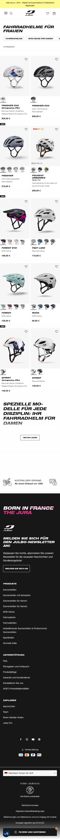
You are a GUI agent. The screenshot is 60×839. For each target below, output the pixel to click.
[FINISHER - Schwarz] (29, 170)
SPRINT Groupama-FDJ (11, 378)
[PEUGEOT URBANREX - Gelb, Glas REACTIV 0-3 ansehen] (46, 170)
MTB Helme (9, 611)
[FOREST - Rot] (9, 307)
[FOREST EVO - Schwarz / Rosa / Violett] (3, 242)
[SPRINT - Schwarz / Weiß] (40, 372)
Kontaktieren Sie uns (13, 683)
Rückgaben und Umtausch (16, 666)
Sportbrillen (8, 637)
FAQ (5, 661)
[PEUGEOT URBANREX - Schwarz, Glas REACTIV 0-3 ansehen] (40, 170)
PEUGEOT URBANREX (38, 177)
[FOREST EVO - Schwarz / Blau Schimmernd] (29, 242)
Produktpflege (10, 672)
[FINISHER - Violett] (3, 170)
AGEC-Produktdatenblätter (16, 688)
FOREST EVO (9, 248)
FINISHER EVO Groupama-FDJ (11, 106)
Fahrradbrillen (10, 623)
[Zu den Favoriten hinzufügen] (26, 59)
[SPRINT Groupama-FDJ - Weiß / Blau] (3, 372)
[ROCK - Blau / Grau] (40, 307)
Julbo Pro (7, 723)
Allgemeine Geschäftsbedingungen (30, 811)
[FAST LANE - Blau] (40, 242)
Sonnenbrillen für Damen (15, 606)
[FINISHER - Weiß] (16, 170)
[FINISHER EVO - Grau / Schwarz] (33, 100)
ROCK (35, 313)
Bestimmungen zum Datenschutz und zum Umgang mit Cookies (30, 817)
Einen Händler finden (13, 717)
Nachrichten (9, 706)
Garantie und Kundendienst (16, 677)
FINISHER (7, 175)
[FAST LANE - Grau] (53, 242)
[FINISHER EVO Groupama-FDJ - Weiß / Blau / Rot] (3, 100)
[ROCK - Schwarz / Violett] (53, 307)
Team (5, 712)
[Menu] (6, 13)
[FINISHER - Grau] (22, 170)
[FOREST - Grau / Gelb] (22, 307)
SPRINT (36, 378)
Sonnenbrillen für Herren (15, 600)
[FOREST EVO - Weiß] (16, 242)
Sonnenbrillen (9, 589)
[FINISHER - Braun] (9, 170)
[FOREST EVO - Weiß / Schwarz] (22, 242)
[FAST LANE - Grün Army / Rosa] (46, 242)
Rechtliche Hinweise (30, 805)
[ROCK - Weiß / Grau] (33, 307)
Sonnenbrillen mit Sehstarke (16, 595)
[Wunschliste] (47, 13)
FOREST (6, 313)
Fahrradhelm (9, 617)
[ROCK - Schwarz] (46, 307)
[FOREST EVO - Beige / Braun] (9, 242)
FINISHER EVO (40, 105)
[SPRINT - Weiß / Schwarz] (33, 372)
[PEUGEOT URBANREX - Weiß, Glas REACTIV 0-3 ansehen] (33, 170)
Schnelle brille (10, 643)
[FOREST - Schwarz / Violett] (16, 307)
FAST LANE (38, 248)
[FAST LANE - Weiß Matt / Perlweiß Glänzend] (33, 242)
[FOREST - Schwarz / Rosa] (29, 307)
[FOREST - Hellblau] (3, 307)
